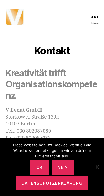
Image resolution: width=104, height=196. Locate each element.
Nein (62, 167)
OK (39, 167)
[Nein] (97, 167)
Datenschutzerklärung (52, 183)
